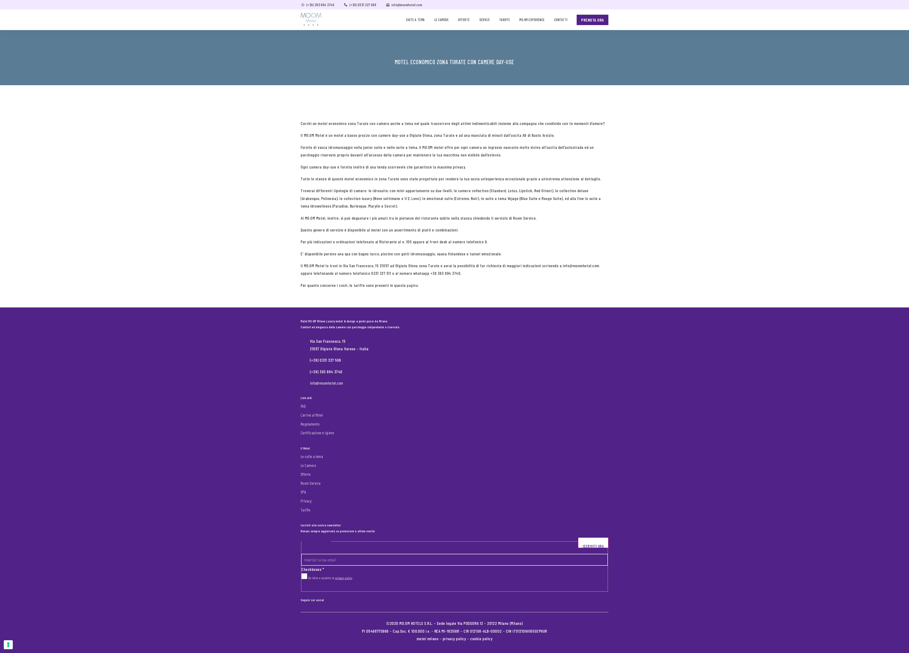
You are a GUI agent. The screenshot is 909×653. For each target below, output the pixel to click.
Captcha (307, 587)
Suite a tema (415, 20)
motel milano (428, 638)
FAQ (303, 406)
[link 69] (327, 599)
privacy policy (343, 578)
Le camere (441, 20)
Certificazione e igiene (317, 432)
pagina (412, 285)
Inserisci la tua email (318, 549)
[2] (8, 644)
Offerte (464, 20)
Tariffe (504, 20)
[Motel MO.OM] (311, 19)
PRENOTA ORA (592, 19)
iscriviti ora (593, 546)
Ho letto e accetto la (329, 578)
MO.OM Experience (531, 20)
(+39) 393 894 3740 (320, 5)
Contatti (561, 20)
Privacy (306, 500)
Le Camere (308, 465)
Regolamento (310, 424)
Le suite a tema (312, 456)
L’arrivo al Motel (312, 415)
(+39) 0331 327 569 (363, 5)
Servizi (484, 20)
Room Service (311, 483)
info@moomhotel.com (407, 5)
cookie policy (481, 638)
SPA (303, 491)
